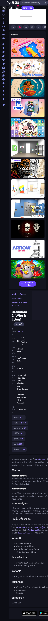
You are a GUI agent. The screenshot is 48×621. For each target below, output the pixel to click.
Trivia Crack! (33, 530)
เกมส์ (14, 294)
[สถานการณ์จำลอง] (3, 91)
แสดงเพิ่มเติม (29, 283)
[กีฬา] (3, 56)
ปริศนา (22, 294)
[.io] (3, 44)
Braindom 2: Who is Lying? (19, 304)
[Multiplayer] (3, 34)
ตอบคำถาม (16, 298)
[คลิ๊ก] (3, 64)
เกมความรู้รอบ (40, 527)
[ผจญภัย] (3, 79)
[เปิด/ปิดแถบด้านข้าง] (4, 3)
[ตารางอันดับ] (3, 38)
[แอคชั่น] (3, 99)
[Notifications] (17, 8)
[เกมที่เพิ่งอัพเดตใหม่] (3, 26)
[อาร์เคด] (3, 95)
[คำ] (3, 68)
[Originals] (3, 30)
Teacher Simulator (26, 533)
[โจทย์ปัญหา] (3, 72)
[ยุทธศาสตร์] (3, 87)
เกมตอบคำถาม (23, 527)
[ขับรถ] (3, 60)
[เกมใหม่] (3, 19)
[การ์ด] (3, 52)
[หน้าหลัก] (3, 11)
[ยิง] (3, 83)
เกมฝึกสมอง (41, 459)
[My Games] (10, 8)
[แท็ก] (3, 105)
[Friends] (4, 8)
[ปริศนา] (3, 75)
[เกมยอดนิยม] (3, 22)
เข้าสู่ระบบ (27, 8)
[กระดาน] (3, 48)
